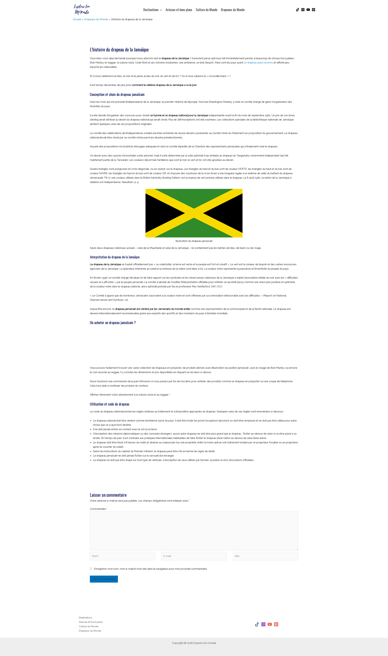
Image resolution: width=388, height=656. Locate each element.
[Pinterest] (313, 9)
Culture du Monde (88, 626)
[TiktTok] (257, 624)
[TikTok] (297, 9)
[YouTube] (308, 9)
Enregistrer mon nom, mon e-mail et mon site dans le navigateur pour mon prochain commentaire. (150, 568)
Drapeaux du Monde (90, 630)
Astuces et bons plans (91, 622)
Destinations (85, 617)
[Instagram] (303, 9)
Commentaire (98, 508)
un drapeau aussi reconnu (258, 62)
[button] (160, 9)
